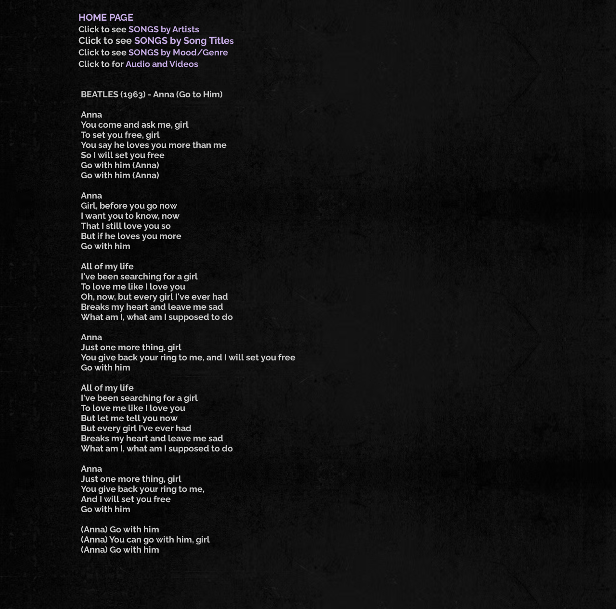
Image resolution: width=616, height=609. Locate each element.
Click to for (102, 64)
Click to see (103, 29)
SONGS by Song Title (182, 40)
